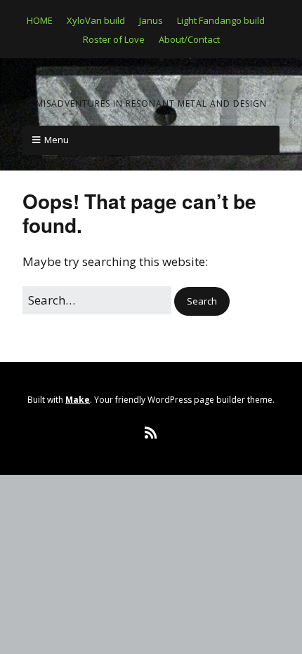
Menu (56, 139)
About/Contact (189, 39)
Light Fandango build (221, 20)
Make (77, 400)
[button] (202, 301)
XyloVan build (96, 20)
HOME (40, 20)
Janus (151, 20)
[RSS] (151, 433)
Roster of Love (114, 39)
